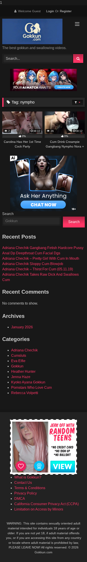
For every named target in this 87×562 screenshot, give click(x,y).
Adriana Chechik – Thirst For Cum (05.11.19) (37, 269)
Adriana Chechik (24, 350)
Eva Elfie (18, 361)
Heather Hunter (23, 371)
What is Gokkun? (27, 477)
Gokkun (17, 366)
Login (50, 11)
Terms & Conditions (29, 488)
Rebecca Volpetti (24, 393)
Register (66, 11)
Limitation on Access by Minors (38, 509)
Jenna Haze (20, 377)
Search (8, 214)
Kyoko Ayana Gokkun (28, 382)
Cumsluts (18, 355)
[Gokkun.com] (35, 31)
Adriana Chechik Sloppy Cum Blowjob (32, 264)
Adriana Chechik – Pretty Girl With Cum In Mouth (40, 258)
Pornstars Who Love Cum (31, 387)
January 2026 (22, 327)
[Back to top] (73, 549)
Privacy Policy (25, 493)
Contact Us (23, 482)
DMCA (19, 498)
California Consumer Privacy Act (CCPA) (46, 504)
